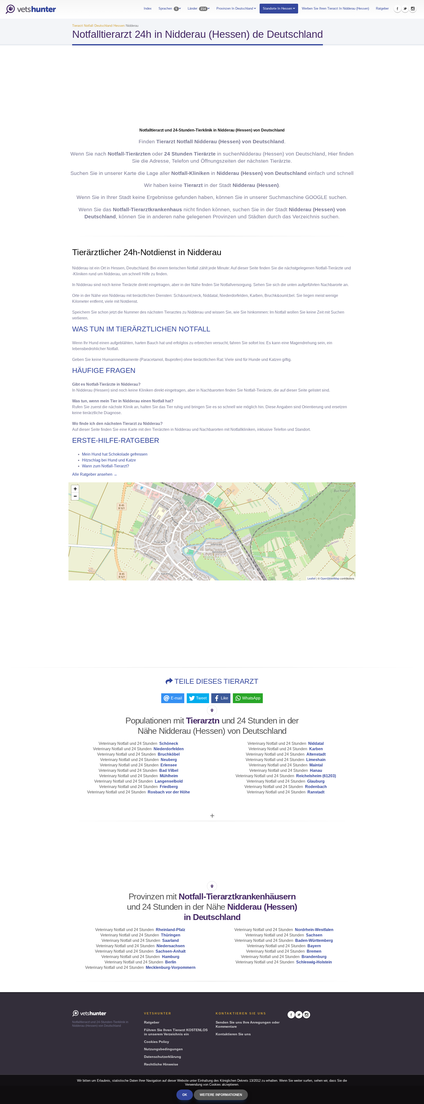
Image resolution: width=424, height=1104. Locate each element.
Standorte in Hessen (277, 8)
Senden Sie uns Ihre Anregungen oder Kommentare (247, 1024)
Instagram (412, 8)
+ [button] (75, 489)
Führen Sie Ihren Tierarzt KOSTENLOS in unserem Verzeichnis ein (176, 1032)
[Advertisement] (212, 88)
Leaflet (311, 578)
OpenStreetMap (329, 578)
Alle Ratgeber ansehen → (94, 474)
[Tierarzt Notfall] (31, 9)
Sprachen (168, 9)
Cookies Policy (156, 1042)
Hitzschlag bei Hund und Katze (109, 460)
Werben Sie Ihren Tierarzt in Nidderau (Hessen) (335, 8)
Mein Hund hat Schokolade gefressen (114, 454)
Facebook (397, 8)
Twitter (405, 8)
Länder (197, 9)
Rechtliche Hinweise (161, 1064)
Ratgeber (382, 8)
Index (148, 8)
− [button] (75, 496)
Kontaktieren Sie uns (233, 1034)
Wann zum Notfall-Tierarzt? (105, 466)
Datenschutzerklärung (162, 1057)
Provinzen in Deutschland (235, 8)
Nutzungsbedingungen (163, 1049)
